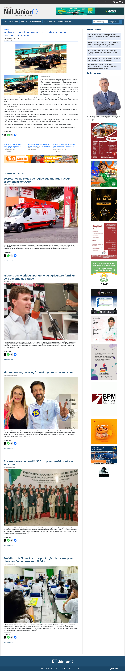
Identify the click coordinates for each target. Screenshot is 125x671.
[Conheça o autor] (104, 96)
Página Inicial (8, 22)
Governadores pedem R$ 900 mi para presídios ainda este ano (38, 463)
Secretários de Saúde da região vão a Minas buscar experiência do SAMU (37, 180)
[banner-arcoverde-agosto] (41, 159)
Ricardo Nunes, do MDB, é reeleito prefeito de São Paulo (39, 372)
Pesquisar (112, 22)
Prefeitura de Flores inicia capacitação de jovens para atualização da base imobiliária (38, 559)
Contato (68, 22)
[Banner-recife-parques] (104, 174)
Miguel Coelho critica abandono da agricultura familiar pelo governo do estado (39, 277)
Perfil (16, 22)
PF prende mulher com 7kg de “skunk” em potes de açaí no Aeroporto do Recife (13, 146)
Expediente (24, 22)
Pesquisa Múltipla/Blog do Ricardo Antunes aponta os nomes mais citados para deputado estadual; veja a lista (103, 44)
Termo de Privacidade (79, 668)
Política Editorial (35, 22)
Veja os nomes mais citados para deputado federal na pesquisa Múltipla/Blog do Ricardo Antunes (104, 36)
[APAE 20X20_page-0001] (104, 274)
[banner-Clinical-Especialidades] (104, 241)
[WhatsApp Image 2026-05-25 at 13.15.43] (104, 141)
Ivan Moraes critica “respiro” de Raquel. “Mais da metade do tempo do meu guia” (104, 59)
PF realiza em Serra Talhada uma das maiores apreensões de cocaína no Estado (64, 146)
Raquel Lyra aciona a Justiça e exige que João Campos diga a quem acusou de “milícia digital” (104, 52)
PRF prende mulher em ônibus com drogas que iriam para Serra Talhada (39, 145)
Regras (60, 22)
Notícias (6, 29)
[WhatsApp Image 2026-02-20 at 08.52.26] (104, 205)
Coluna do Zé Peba (50, 22)
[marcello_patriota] (104, 472)
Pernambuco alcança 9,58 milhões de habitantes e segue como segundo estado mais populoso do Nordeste (103, 66)
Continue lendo (9, 261)
